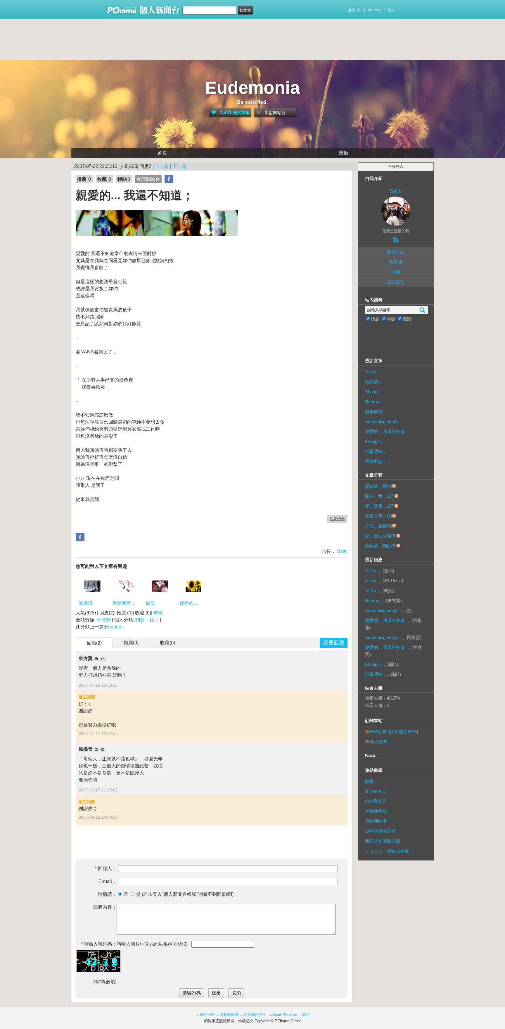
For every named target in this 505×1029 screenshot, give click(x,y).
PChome (375, 10)
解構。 (371, 781)
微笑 (150, 603)
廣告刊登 (207, 1014)
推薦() (131, 642)
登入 (391, 10)
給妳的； (374, 381)
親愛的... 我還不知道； (387, 431)
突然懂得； (124, 603)
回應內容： (105, 907)
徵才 (305, 1014)
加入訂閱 (378, 741)
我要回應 (333, 643)
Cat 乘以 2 (375, 801)
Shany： (373, 391)
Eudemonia (252, 87)
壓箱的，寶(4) (378, 486)
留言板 (395, 262)
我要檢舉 (337, 518)
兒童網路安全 (254, 1014)
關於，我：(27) (380, 496)
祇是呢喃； (376, 451)
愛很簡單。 (376, 411)
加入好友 (395, 281)
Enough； (115, 626)
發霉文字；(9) (378, 515)
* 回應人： (106, 868)
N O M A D (375, 791)
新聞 (351, 10)
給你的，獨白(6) (381, 545)
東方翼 (86, 658)
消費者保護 (228, 1014)
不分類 (104, 619)
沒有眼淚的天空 (380, 831)
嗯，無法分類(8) (381, 535)
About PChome (284, 1014)
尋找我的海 (376, 821)
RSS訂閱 (379, 731)
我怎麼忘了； (378, 461)
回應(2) (94, 642)
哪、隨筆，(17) (380, 506)
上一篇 (162, 166)
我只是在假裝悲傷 (382, 841)
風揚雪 (86, 749)
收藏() (167, 642)
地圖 (395, 271)
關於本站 (395, 252)
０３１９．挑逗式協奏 (387, 850)
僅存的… (188, 603)
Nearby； (374, 401)
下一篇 (179, 166)
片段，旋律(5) (378, 525)
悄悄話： (107, 894)
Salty (341, 551)
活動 (343, 153)
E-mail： (107, 881)
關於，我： (147, 619)
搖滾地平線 (376, 811)
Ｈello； (372, 371)
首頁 (162, 153)
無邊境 (86, 603)
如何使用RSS (403, 731)
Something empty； (384, 421)
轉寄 (158, 612)
